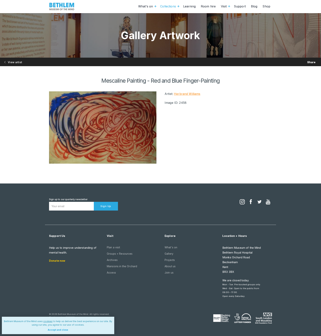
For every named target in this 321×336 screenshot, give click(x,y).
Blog (254, 6)
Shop (266, 6)
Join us (169, 272)
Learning (189, 6)
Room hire (208, 6)
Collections (168, 6)
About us (170, 266)
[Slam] (263, 318)
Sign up (105, 206)
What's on (145, 6)
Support (240, 6)
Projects (170, 259)
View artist (14, 62)
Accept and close (58, 329)
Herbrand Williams (187, 94)
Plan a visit (113, 247)
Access (111, 272)
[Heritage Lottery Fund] (242, 318)
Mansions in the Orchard (122, 266)
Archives (112, 259)
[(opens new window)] (242, 202)
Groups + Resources (120, 253)
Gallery (169, 253)
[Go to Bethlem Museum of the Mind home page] (62, 6)
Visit (224, 6)
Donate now (57, 260)
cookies (47, 321)
